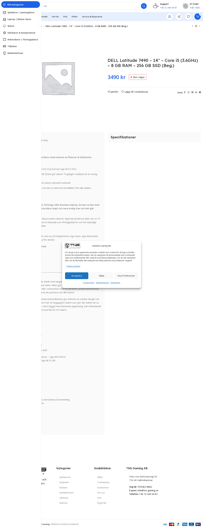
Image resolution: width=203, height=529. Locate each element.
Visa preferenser (126, 275)
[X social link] (189, 92)
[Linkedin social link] (196, 92)
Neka (101, 275)
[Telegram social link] (200, 92)
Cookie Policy (88, 282)
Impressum (115, 282)
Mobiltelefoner (66, 492)
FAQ (99, 497)
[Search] (144, 6)
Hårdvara (63, 497)
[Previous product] (192, 26)
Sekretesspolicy (102, 282)
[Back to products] (196, 26)
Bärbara (63, 487)
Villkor (100, 477)
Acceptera (76, 275)
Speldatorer (65, 477)
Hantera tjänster (73, 266)
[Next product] (199, 26)
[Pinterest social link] (192, 92)
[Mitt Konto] (169, 17)
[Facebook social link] (185, 92)
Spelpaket (64, 482)
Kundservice (103, 487)
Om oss (101, 492)
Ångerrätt (101, 502)
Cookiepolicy (103, 482)
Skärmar (63, 502)
